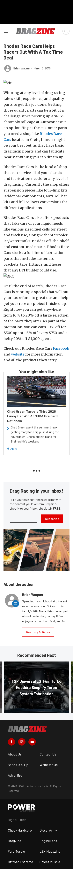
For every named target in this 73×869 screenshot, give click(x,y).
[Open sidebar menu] (6, 31)
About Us (15, 754)
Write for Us (49, 765)
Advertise (15, 775)
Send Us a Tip (18, 765)
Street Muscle (50, 862)
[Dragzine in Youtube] (32, 742)
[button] (36, 83)
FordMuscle (16, 851)
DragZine (14, 841)
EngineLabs (48, 841)
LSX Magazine (50, 851)
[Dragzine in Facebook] (11, 742)
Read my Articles (38, 632)
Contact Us (48, 754)
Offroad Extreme (20, 862)
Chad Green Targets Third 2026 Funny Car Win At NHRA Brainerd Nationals (32, 416)
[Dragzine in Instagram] (22, 742)
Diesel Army (48, 830)
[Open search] (65, 31)
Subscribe (52, 519)
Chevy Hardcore (20, 830)
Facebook (61, 348)
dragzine (12, 448)
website (18, 354)
